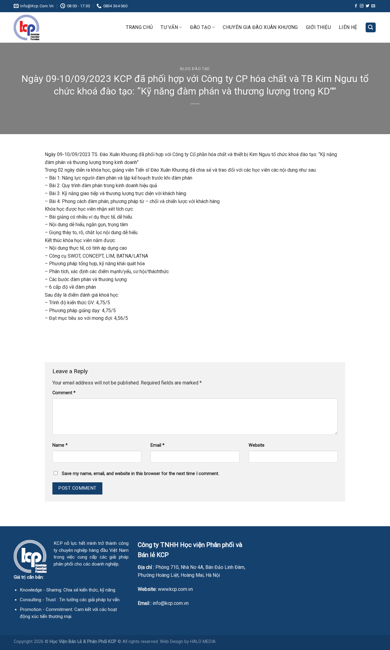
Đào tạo (200, 27)
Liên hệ (348, 27)
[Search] (371, 28)
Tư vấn (169, 27)
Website (256, 445)
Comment (64, 392)
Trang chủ (139, 27)
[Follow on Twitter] (367, 6)
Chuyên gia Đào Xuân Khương (260, 27)
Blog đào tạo (195, 68)
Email (158, 445)
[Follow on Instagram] (361, 6)
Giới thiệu (318, 27)
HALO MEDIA (203, 641)
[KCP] (44, 27)
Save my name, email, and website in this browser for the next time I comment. (140, 473)
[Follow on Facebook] (356, 6)
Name (60, 445)
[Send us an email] (373, 6)
